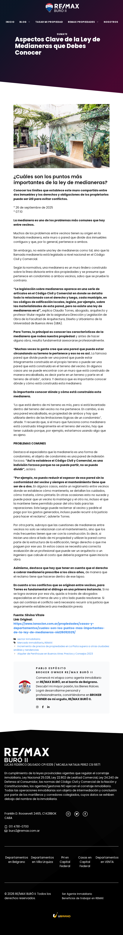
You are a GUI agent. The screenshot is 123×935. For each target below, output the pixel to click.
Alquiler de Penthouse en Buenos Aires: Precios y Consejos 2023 (55, 653)
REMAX (48, 642)
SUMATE (62, 34)
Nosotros (111, 21)
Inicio (10, 21)
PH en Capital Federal (65, 862)
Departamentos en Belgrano (16, 860)
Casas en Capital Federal (85, 862)
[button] (62, 46)
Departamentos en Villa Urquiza (42, 860)
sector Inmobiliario (28, 639)
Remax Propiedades (81, 21)
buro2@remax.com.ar (24, 831)
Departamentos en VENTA (107, 860)
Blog (23, 21)
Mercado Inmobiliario (30, 642)
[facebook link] (85, 814)
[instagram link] (68, 814)
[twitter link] (76, 814)
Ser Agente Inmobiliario (77, 894)
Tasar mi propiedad (49, 21)
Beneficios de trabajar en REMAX (83, 898)
